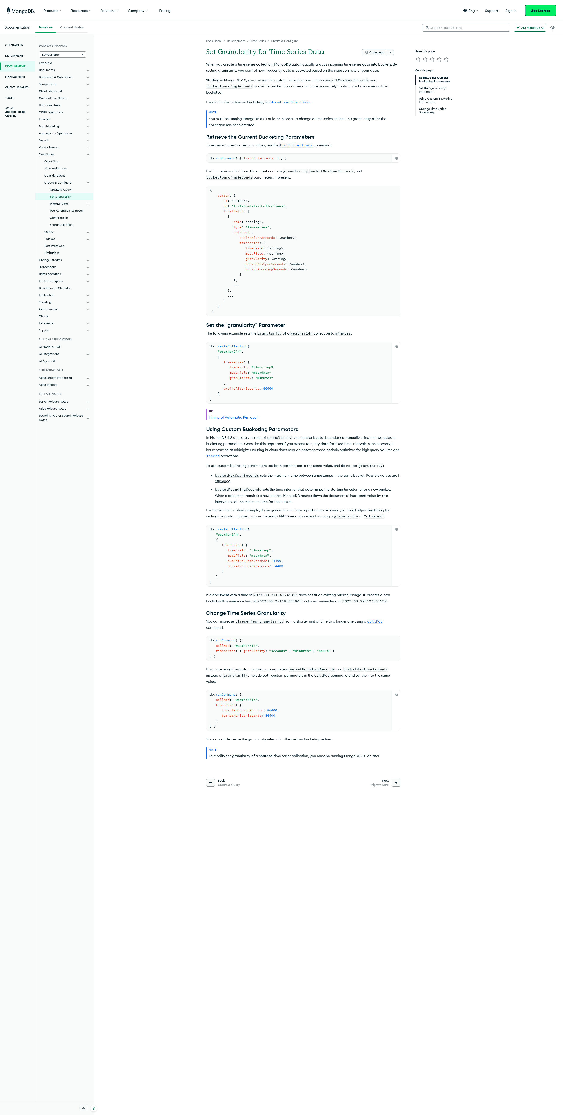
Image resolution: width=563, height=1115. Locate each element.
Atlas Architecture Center (15, 112)
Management (15, 76)
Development (236, 41)
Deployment (14, 55)
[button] (470, 10)
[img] (418, 59)
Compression (59, 217)
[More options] (390, 52)
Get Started (540, 10)
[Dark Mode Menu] (553, 28)
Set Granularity (60, 196)
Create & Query (61, 189)
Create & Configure (284, 41)
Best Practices (54, 246)
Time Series (258, 41)
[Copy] (396, 158)
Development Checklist (55, 288)
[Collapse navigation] (93, 1108)
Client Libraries (17, 87)
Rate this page (425, 51)
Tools (9, 98)
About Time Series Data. (291, 102)
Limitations (51, 253)
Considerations (54, 175)
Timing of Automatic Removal (233, 417)
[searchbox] (466, 28)
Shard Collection (61, 224)
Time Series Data (55, 168)
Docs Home (214, 41)
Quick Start (52, 161)
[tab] (45, 27)
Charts (43, 316)
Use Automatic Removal (66, 210)
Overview (45, 63)
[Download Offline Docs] (83, 1108)
